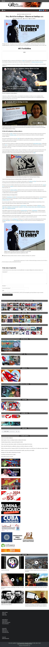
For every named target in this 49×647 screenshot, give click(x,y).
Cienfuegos (9, 206)
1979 (6, 144)
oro (3, 186)
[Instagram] (43, 10)
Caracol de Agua (5, 632)
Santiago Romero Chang (18, 18)
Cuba (18, 138)
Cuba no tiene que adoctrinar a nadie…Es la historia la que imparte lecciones (16, 444)
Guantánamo (34, 210)
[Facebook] (41, 10)
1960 (24, 60)
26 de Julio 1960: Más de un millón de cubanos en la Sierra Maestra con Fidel (16, 446)
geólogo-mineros (13, 255)
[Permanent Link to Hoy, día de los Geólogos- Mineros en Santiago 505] (24, 31)
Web (3, 290)
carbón (11, 186)
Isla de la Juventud (11, 208)
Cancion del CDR (5, 570)
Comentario (5, 271)
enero (4, 220)
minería (31, 181)
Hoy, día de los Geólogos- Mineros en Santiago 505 (24, 16)
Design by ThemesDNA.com (24, 645)
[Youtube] (45, 10)
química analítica (13, 189)
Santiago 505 (28, 255)
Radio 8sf (4, 613)
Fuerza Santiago (5, 623)
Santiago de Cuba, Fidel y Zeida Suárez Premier (11, 452)
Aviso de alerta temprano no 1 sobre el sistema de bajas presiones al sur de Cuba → (31, 260)
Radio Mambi (4, 620)
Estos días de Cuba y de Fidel (7, 456)
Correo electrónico (6, 288)
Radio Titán (4, 614)
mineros (19, 255)
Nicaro (33, 206)
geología (41, 198)
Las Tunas (26, 206)
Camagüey (21, 206)
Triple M (4, 637)
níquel (44, 184)
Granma (38, 206)
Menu (4, 1)
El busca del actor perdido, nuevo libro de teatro (36, 587)
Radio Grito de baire (6, 622)
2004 (9, 220)
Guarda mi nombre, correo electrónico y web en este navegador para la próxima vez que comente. (23, 292)
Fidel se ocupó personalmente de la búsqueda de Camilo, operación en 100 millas (17, 450)
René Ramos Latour (37, 143)
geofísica (4, 199)
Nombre (4, 285)
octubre (17, 220)
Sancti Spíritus (15, 206)
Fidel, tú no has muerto (6, 604)
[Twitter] (40, 10)
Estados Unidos (13, 134)
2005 (22, 220)
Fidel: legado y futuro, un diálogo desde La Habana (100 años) (13, 440)
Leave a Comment (32, 18)
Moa (36, 206)
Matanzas (39, 205)
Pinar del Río (23, 205)
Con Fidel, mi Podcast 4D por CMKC (8, 454)
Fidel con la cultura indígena (7, 437)
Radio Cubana (5, 612)
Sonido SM (4, 628)
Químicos (24, 255)
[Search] (47, 10)
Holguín (29, 206)
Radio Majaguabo (5, 638)
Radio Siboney (5, 619)
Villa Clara (5, 206)
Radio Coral (4, 629)
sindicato (33, 255)
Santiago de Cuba (28, 14)
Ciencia (20, 14)
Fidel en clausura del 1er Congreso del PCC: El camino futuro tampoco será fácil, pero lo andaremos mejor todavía (24, 448)
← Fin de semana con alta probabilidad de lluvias (11, 261)
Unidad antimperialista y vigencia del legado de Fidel (12, 442)
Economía (22, 14)
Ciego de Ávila (24, 210)
